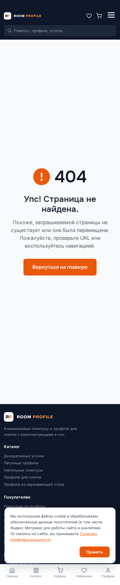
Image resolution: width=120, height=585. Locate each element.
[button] (111, 15)
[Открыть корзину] (99, 16)
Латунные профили (21, 463)
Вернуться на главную (60, 267)
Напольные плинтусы (23, 470)
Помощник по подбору (24, 506)
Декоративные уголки (24, 456)
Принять (94, 552)
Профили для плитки (22, 477)
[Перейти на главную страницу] (22, 16)
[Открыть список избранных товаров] (89, 16)
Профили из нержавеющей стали (34, 484)
